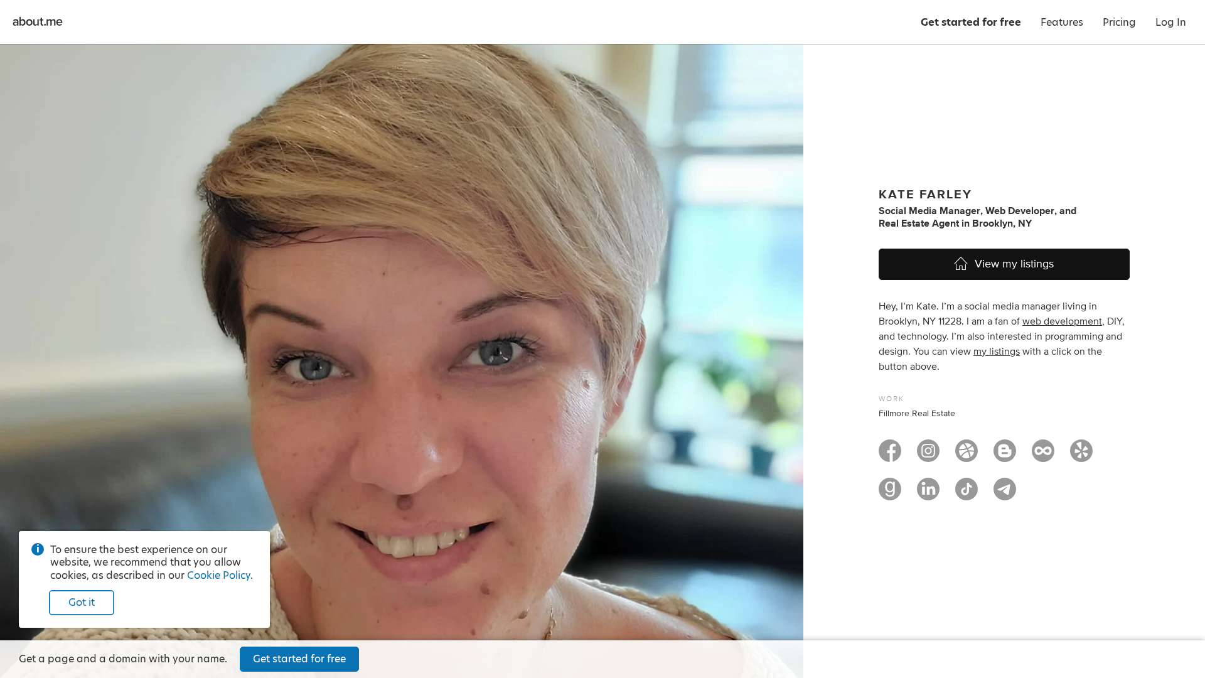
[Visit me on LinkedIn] (928, 494)
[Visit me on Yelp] (1081, 456)
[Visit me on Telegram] (1004, 494)
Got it (81, 602)
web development (1062, 321)
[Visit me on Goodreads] (890, 494)
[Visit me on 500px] (1043, 456)
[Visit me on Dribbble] (966, 456)
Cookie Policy (218, 575)
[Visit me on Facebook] (890, 456)
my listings (996, 352)
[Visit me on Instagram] (928, 456)
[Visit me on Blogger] (1004, 456)
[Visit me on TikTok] (966, 494)
